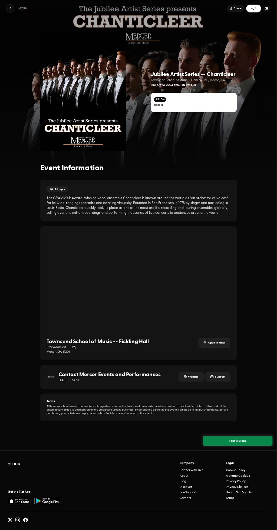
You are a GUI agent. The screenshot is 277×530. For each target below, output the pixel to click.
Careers (185, 497)
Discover (186, 486)
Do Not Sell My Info (239, 492)
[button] (10, 8)
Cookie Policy (235, 470)
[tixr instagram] (17, 520)
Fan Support (188, 492)
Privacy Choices (237, 486)
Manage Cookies (238, 475)
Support (220, 376)
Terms (230, 497)
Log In (253, 8)
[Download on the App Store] (19, 501)
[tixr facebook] (25, 520)
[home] (14, 464)
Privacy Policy (236, 481)
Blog (183, 481)
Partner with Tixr (191, 470)
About (184, 475)
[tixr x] (10, 520)
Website (193, 376)
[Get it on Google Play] (47, 501)
